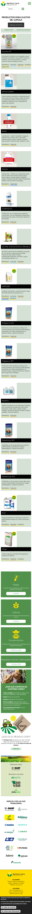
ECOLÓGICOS (28, 64)
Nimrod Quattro (8, 92)
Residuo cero (9, 30)
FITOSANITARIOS (5, 64)
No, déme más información (11, 911)
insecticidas (13, 184)
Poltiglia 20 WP (8, 361)
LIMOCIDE (6, 286)
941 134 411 (19, 884)
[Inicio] (11, 3)
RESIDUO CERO (5, 67)
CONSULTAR (16, 664)
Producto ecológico (23, 30)
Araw (4, 513)
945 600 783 (18, 893)
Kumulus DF (6, 52)
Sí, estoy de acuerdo (8, 907)
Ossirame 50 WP (8, 440)
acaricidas (13, 64)
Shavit (4, 131)
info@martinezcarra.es (16, 645)
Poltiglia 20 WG (8, 323)
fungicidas (21, 64)
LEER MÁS (16, 749)
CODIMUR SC (7, 209)
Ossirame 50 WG (8, 477)
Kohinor (5, 169)
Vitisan (4, 549)
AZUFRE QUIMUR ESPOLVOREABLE (16, 247)
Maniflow (5, 401)
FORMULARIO (16, 650)
